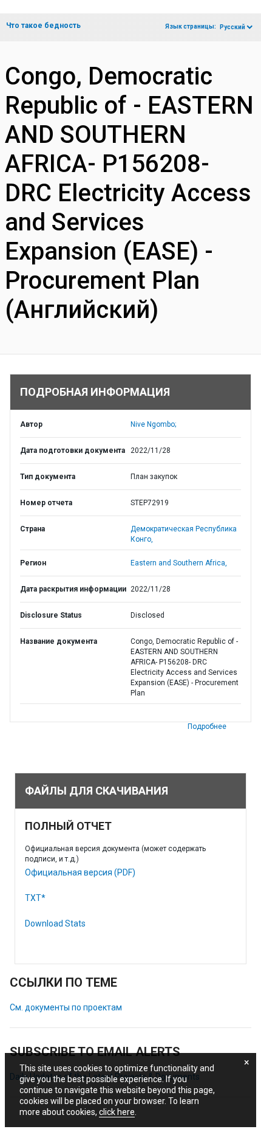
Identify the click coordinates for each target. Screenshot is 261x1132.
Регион (33, 563)
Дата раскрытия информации (73, 589)
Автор (31, 424)
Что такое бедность (43, 25)
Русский (232, 27)
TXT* (35, 898)
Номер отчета (46, 503)
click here (117, 1112)
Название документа (58, 641)
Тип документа (47, 476)
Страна (32, 529)
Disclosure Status (51, 615)
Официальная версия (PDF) (80, 872)
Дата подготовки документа (72, 450)
